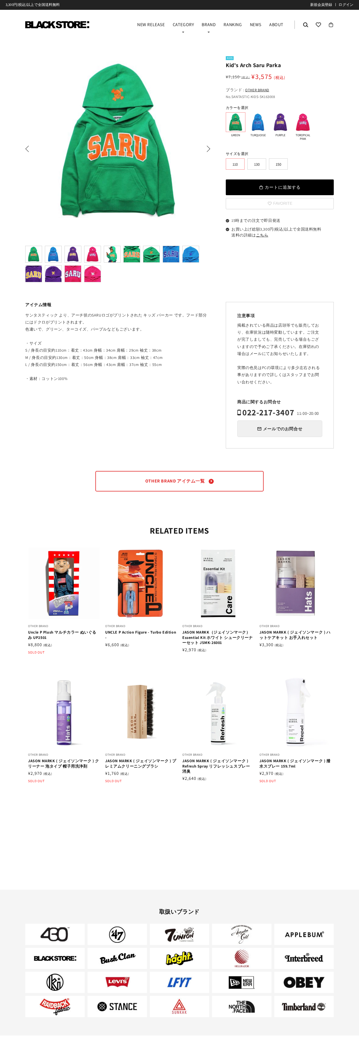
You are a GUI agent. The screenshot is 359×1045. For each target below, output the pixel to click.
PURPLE (280, 122)
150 (278, 164)
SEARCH (306, 25)
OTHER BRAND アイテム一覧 (175, 481)
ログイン (346, 4)
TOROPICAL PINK (303, 122)
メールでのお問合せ (282, 428)
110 (235, 164)
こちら (262, 235)
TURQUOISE (258, 122)
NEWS (255, 25)
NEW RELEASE (151, 25)
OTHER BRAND (257, 90)
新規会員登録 (321, 4)
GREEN (235, 122)
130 (257, 164)
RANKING (233, 25)
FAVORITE (318, 25)
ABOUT (276, 25)
